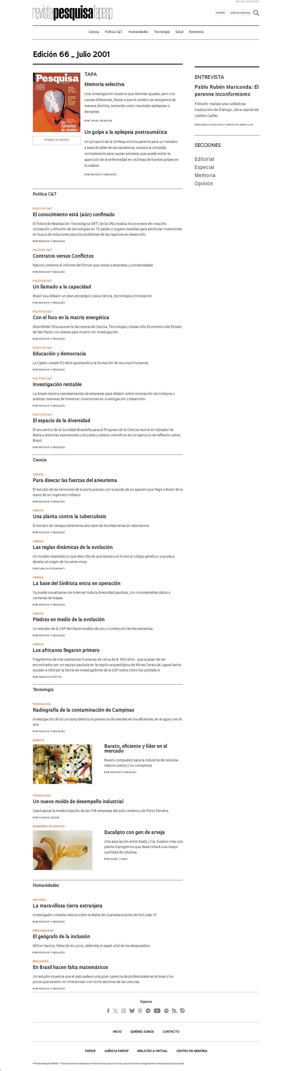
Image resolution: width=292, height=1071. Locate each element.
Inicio (117, 1032)
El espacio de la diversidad (61, 421)
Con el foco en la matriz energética (71, 318)
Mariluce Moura (212, 125)
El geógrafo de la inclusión (61, 937)
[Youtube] (156, 1010)
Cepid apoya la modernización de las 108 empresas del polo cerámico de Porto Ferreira (100, 811)
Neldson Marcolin (240, 125)
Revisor (95, 175)
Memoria (205, 176)
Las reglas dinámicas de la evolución (73, 547)
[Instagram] (123, 1010)
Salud (179, 32)
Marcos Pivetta (50, 677)
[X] (116, 1010)
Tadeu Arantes (101, 121)
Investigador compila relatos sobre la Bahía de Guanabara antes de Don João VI (95, 915)
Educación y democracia (59, 354)
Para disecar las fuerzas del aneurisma (75, 480)
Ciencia (94, 32)
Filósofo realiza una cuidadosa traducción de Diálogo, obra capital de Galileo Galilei (227, 110)
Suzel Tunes (119, 859)
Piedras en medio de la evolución (68, 620)
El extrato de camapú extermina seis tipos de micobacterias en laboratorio (91, 526)
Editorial (205, 159)
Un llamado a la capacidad (62, 287)
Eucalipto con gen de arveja (134, 832)
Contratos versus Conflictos (63, 256)
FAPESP (91, 1051)
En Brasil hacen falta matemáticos (70, 967)
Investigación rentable (57, 385)
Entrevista (196, 32)
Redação (110, 175)
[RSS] (173, 1010)
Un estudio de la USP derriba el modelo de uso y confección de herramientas (93, 629)
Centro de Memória (191, 1051)
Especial (204, 167)
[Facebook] (109, 1010)
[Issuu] (181, 1010)
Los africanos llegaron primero (66, 650)
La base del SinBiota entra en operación (76, 583)
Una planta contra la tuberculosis (69, 517)
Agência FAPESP (117, 1051)
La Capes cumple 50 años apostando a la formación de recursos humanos (90, 363)
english (240, 2)
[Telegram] (148, 1010)
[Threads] (140, 1010)
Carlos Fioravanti (52, 569)
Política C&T (114, 32)
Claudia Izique (49, 818)
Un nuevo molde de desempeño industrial (78, 802)
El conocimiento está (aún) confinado (74, 215)
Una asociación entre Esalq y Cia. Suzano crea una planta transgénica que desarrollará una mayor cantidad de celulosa (143, 847)
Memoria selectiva (104, 84)
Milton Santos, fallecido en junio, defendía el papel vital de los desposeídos (91, 946)
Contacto (171, 1032)
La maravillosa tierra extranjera (67, 906)
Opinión (204, 184)
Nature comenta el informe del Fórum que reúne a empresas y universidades (93, 265)
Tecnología (162, 32)
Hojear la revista (56, 140)
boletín (220, 13)
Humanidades (138, 32)
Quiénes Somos (142, 1032)
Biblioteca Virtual (152, 1051)
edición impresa (240, 13)
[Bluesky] (131, 1010)
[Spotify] (166, 1010)
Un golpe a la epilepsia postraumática (125, 132)
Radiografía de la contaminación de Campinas (83, 710)
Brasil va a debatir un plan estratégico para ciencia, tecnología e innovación (92, 296)
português (253, 2)
